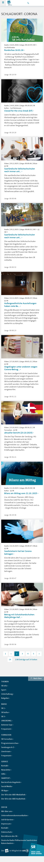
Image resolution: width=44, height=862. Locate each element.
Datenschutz (6, 832)
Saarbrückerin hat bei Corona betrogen (18, 552)
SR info (4, 686)
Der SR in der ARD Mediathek (13, 794)
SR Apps (4, 790)
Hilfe (3, 774)
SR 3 (3, 716)
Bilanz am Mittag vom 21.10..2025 (20, 493)
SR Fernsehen (6, 739)
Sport (3, 690)
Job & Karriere (7, 819)
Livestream (6, 751)
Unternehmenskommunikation (14, 815)
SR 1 (3, 708)
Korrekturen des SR (9, 836)
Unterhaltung (7, 694)
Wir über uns (6, 811)
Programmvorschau (9, 743)
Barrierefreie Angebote (11, 782)
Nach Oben (37, 678)
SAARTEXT (5, 778)
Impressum (6, 824)
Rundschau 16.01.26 (13, 50)
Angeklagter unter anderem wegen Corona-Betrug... (20, 368)
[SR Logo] (9, 3)
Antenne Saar (6, 725)
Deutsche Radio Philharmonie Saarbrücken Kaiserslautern (19, 841)
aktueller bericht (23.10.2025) (18, 432)
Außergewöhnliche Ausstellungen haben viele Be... (20, 305)
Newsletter (6, 770)
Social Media (6, 786)
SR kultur (5, 712)
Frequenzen (6, 729)
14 (10, 659)
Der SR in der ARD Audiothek (13, 799)
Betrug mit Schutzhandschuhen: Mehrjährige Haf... (19, 616)
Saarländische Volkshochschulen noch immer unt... (19, 170)
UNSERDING (6, 720)
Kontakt (4, 766)
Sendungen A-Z (7, 747)
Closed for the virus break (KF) (18, 110)
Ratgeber (5, 698)
